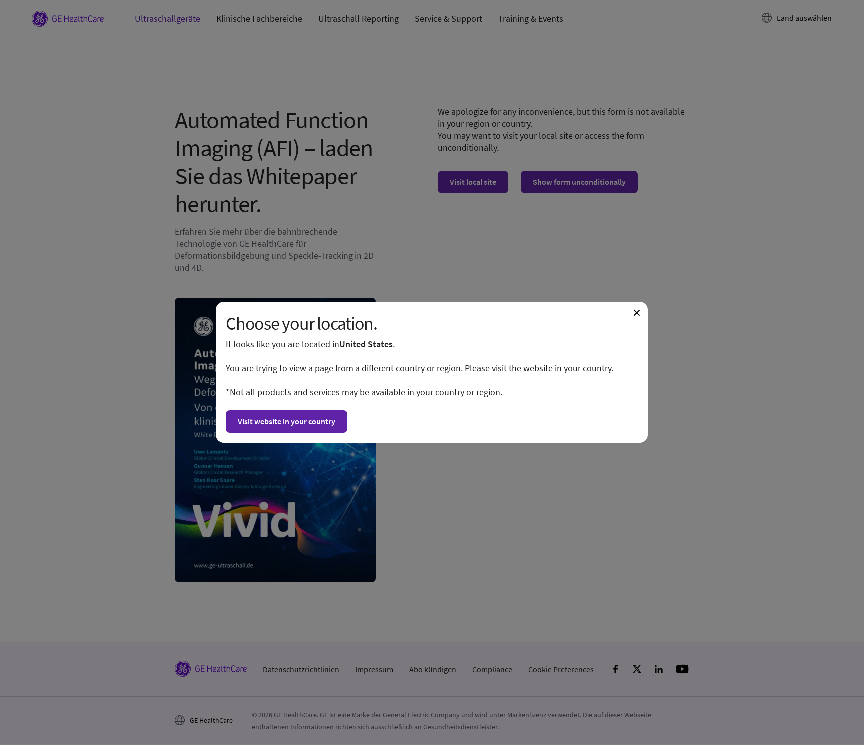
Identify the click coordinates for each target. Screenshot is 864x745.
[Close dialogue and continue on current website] (637, 313)
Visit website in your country (287, 421)
